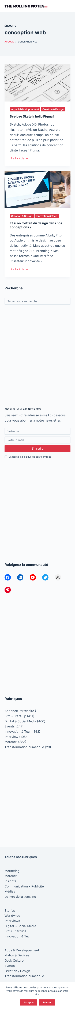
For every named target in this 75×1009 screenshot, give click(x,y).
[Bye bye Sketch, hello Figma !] (37, 83)
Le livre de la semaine (20, 896)
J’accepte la (30, 456)
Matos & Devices (17, 955)
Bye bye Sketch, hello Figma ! (32, 116)
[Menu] (68, 6)
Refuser (47, 1002)
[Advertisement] (37, 356)
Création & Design (53, 109)
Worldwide (12, 915)
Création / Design (17, 971)
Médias (10, 891)
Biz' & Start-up (15, 716)
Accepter (29, 1002)
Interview (11, 737)
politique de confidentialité (36, 456)
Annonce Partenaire (19, 711)
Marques (11, 742)
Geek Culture (14, 960)
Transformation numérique (24, 747)
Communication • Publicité (24, 886)
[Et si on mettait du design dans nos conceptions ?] (37, 189)
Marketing (12, 871)
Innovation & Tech (46, 216)
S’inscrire (37, 448)
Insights (10, 881)
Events (10, 726)
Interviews (12, 921)
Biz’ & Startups (15, 931)
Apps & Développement (25, 109)
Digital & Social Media (20, 721)
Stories (10, 910)
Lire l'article (17, 159)
